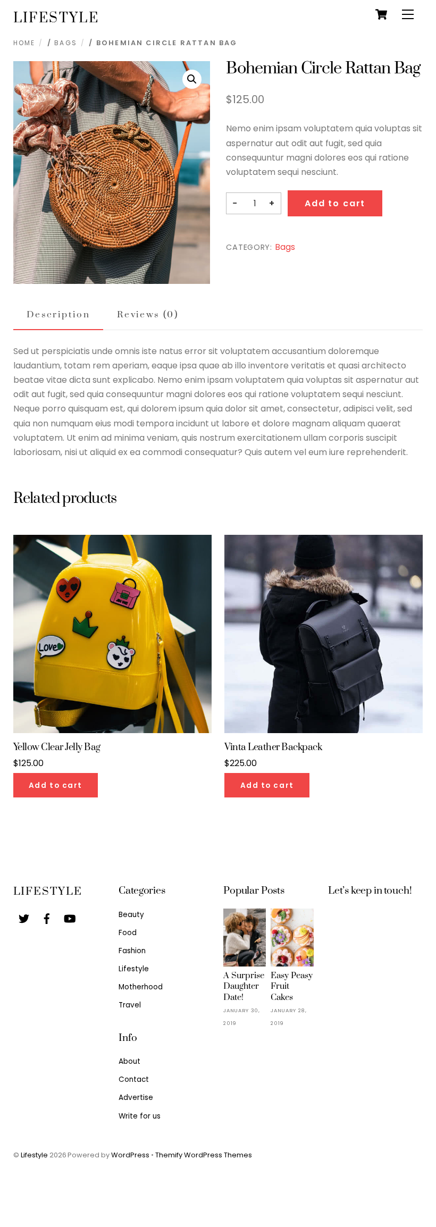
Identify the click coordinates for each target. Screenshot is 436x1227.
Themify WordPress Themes (203, 1155)
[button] (192, 79)
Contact (134, 1079)
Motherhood (141, 987)
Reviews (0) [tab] (147, 315)
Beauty (131, 915)
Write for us (140, 1116)
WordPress (130, 1155)
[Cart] (381, 14)
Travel (130, 1005)
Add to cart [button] (55, 785)
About (129, 1061)
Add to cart (335, 203)
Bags (65, 42)
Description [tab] (58, 315)
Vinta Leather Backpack (273, 747)
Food (128, 933)
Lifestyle (134, 969)
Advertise (136, 1097)
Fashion (132, 951)
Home (24, 42)
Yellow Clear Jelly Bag (56, 747)
